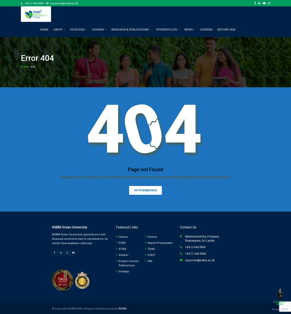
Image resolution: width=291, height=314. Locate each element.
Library (123, 236)
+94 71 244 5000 (195, 253)
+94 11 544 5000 (34, 3)
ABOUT (58, 29)
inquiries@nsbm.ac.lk (64, 3)
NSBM (122, 308)
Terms (285, 309)
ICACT (151, 254)
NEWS (188, 29)
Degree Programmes (160, 242)
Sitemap (124, 271)
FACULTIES (77, 29)
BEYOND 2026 (226, 29)
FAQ (150, 261)
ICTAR (122, 248)
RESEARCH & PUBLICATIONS (130, 29)
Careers (152, 236)
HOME (44, 29)
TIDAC (151, 248)
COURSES (98, 29)
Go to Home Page (145, 190)
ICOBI (122, 242)
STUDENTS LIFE (166, 29)
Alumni (123, 254)
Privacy (275, 309)
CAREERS (206, 29)
